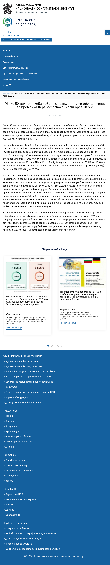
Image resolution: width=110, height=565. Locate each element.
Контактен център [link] (16, 465)
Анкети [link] (9, 446)
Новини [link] (9, 416)
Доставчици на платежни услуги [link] (23, 538)
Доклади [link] (9, 509)
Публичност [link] (10, 410)
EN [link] (9, 32)
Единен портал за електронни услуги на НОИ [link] (30, 392)
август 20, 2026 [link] (67, 309)
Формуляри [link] (11, 387)
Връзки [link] (9, 480)
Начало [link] (6, 93)
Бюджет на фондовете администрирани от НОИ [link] (32, 549)
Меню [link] (6, 85)
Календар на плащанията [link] (19, 441)
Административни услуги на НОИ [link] (23, 366)
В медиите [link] (11, 426)
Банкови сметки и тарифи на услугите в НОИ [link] (30, 533)
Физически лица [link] (10, 56)
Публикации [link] (10, 489)
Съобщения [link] (11, 475)
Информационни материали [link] (20, 499)
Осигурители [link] (9, 62)
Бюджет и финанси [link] (15, 523)
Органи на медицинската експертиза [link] (21, 73)
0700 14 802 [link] (25, 20)
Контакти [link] (9, 455)
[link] (107, 32)
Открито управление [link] (17, 528)
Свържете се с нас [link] (15, 460)
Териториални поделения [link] (19, 470)
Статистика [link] (12, 515)
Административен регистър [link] (21, 361)
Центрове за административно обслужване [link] (30, 371)
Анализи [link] (9, 504)
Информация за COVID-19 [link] (18, 543)
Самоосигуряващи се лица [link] (15, 68)
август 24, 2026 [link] (13, 314)
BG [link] (4, 32)
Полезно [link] (9, 421)
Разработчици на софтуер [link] (16, 79)
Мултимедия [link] (12, 431)
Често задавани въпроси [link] (19, 436)
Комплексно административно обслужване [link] (29, 381)
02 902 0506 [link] (25, 25)
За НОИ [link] (6, 50)
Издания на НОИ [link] (14, 494)
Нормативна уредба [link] (16, 397)
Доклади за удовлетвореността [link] (23, 402)
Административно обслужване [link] (22, 356)
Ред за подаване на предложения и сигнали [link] (28, 376)
